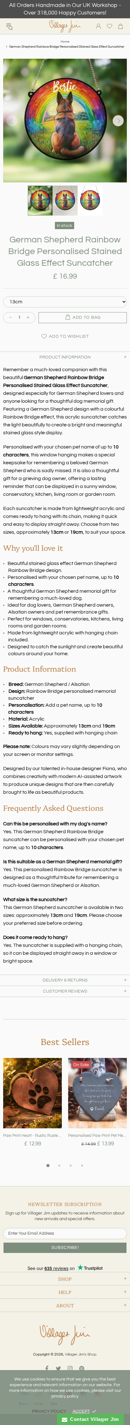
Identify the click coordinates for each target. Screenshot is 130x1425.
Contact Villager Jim (93, 1419)
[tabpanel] (32, 1110)
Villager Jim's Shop (65, 26)
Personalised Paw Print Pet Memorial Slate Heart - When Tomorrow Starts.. (97, 1135)
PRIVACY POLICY (49, 1411)
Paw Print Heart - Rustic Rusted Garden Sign (32, 1135)
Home (65, 41)
